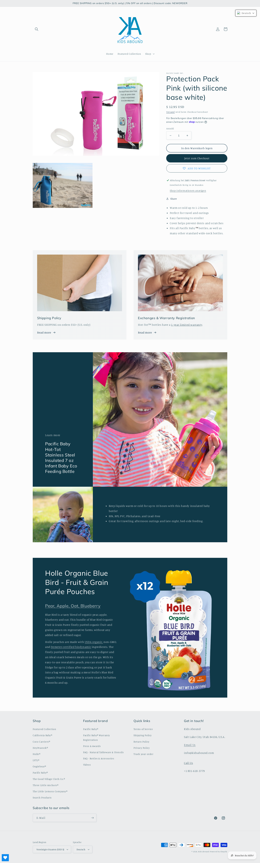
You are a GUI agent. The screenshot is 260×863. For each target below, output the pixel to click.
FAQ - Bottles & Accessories (98, 758)
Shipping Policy (143, 735)
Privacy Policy (142, 747)
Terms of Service (143, 728)
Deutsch (81, 849)
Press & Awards (92, 745)
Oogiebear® (39, 766)
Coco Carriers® (41, 741)
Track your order (144, 753)
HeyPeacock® (40, 747)
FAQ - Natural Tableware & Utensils (103, 752)
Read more (44, 332)
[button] (37, 29)
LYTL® (36, 760)
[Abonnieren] (92, 818)
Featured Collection (44, 728)
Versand (170, 112)
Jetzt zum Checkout (196, 158)
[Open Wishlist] (5, 857)
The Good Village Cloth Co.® (49, 778)
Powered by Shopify (218, 851)
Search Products (42, 797)
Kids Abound (203, 851)
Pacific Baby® (40, 772)
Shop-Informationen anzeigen (188, 190)
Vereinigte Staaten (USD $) (50, 849)
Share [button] (173, 198)
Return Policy (141, 741)
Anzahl (170, 128)
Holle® (37, 753)
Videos (87, 764)
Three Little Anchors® (46, 785)
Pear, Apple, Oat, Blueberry (72, 605)
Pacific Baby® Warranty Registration (96, 737)
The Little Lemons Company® (50, 791)
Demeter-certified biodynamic (71, 647)
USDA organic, (94, 642)
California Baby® (42, 735)
